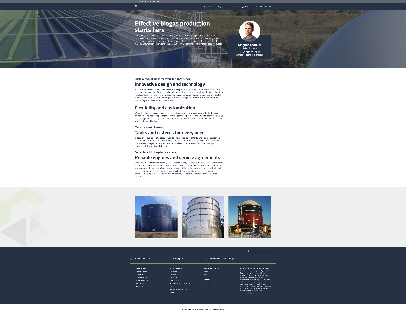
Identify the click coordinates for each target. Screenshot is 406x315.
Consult (206, 275)
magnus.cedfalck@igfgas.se (250, 54)
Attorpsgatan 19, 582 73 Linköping (222, 258)
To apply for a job (209, 286)
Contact (253, 7)
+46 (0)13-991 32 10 (142, 258)
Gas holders (173, 272)
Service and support (239, 7)
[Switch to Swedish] (266, 8)
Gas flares (173, 275)
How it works (140, 283)
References (139, 286)
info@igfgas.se (178, 258)
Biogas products (223, 7)
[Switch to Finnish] (270, 8)
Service (206, 272)
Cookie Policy (219, 309)
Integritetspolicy (206, 309)
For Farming (139, 275)
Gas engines (173, 277)
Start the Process (141, 272)
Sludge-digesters (175, 280)
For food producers (141, 277)
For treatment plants (142, 280)
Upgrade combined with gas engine (178, 290)
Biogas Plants (208, 7)
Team (205, 283)
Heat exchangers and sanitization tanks (180, 284)
